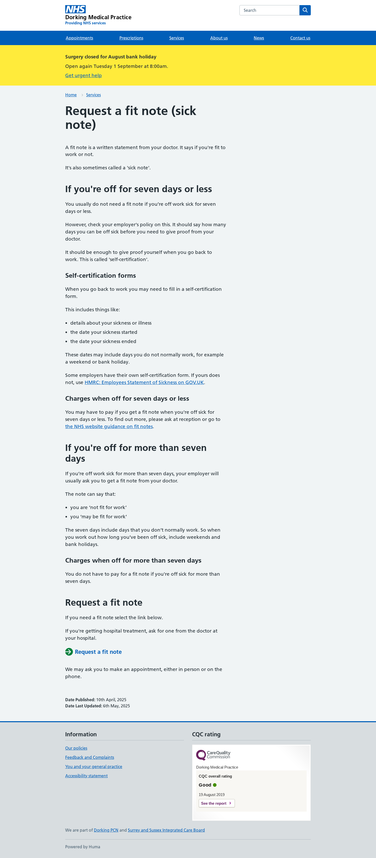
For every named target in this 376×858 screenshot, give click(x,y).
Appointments (79, 37)
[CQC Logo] (213, 755)
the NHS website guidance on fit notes (109, 426)
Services (176, 37)
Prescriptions (131, 37)
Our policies (76, 748)
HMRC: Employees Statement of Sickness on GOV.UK (144, 382)
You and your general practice (93, 766)
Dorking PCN (106, 830)
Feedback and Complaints (89, 757)
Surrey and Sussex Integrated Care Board (166, 830)
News (259, 37)
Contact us (300, 37)
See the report (213, 803)
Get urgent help (83, 75)
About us (219, 37)
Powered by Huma (82, 846)
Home (71, 94)
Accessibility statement (86, 775)
